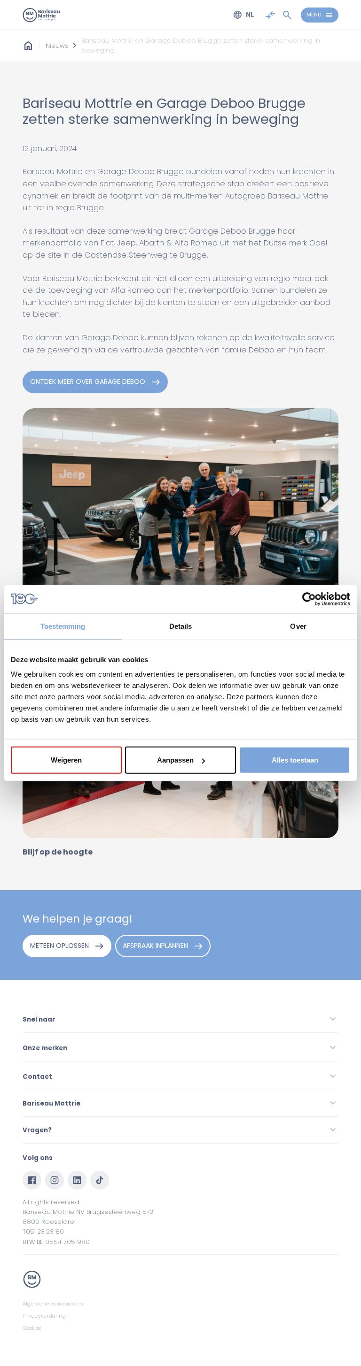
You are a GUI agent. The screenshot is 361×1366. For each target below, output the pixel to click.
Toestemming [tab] (62, 626)
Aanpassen (175, 760)
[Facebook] (32, 1180)
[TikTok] (99, 1180)
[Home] (41, 15)
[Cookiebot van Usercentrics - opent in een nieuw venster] (309, 599)
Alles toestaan (295, 760)
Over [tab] (298, 626)
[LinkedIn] (77, 1180)
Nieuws (57, 45)
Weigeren (66, 760)
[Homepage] (28, 45)
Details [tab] (180, 626)
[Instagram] (54, 1180)
